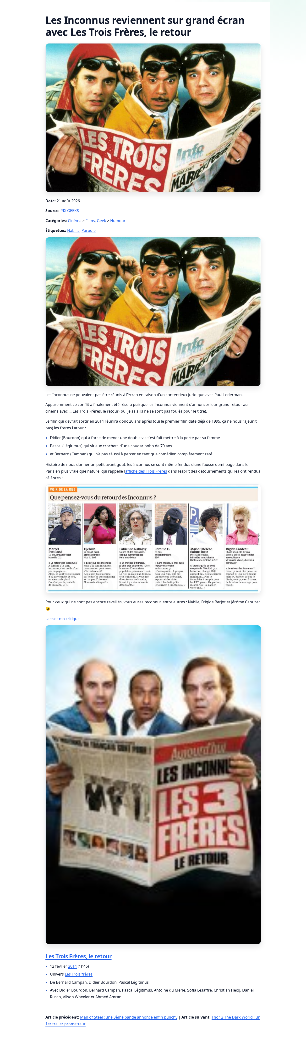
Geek (101, 220)
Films (90, 220)
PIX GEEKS (69, 210)
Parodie (89, 230)
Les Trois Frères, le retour (78, 956)
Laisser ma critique (62, 618)
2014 (72, 966)
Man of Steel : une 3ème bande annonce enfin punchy (128, 1017)
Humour (118, 220)
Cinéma (75, 220)
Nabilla (73, 230)
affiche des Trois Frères (146, 471)
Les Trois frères (79, 974)
